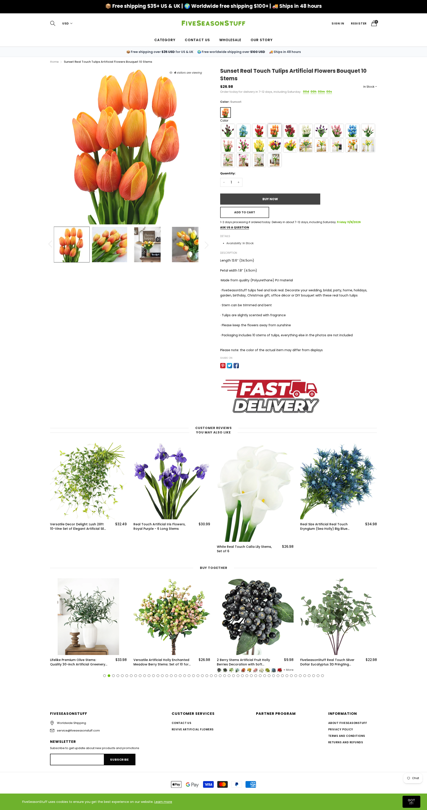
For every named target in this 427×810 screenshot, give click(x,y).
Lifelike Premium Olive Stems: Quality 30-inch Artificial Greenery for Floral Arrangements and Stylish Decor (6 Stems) (77, 662)
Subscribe (119, 760)
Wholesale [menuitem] (230, 40)
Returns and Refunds (345, 742)
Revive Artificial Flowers (193, 729)
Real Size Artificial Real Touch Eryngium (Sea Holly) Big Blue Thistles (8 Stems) (324, 526)
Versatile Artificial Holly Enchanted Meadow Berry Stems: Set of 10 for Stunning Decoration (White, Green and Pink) (161, 662)
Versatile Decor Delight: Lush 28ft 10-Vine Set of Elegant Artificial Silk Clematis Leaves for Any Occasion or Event (78, 526)
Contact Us (181, 723)
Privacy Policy (340, 729)
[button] (228, 130)
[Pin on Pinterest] (223, 365)
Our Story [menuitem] (262, 40)
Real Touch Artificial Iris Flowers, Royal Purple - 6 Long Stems (159, 526)
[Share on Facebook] (236, 365)
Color (224, 120)
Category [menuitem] (164, 40)
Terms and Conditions (346, 736)
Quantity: (228, 173)
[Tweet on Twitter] (229, 365)
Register (359, 23)
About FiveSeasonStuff (347, 723)
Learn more (163, 802)
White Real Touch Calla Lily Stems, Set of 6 (244, 549)
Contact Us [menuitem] (197, 40)
